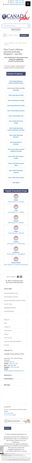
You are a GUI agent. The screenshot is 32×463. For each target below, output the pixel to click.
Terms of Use (8, 338)
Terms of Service (8, 415)
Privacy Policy (7, 413)
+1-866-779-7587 (19, 1)
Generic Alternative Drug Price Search (15, 300)
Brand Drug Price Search (11, 297)
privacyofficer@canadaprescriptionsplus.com (18, 459)
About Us (6, 319)
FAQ (5, 323)
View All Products (9, 311)
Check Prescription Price (11, 293)
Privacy (6, 334)
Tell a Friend (7, 330)
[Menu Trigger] (28, 3)
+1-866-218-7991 (19, 2)
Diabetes (11, 43)
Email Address (8, 379)
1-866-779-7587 (13, 363)
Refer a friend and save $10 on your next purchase (14, 281)
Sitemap (6, 345)
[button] (2, 449)
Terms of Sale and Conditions (12, 341)
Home (6, 43)
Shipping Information (10, 308)
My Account (16, 30)
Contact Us (7, 327)
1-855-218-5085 (14, 367)
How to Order (8, 304)
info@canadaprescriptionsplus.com (19, 4)
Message (7, 385)
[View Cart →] (5, 35)
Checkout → (24, 35)
